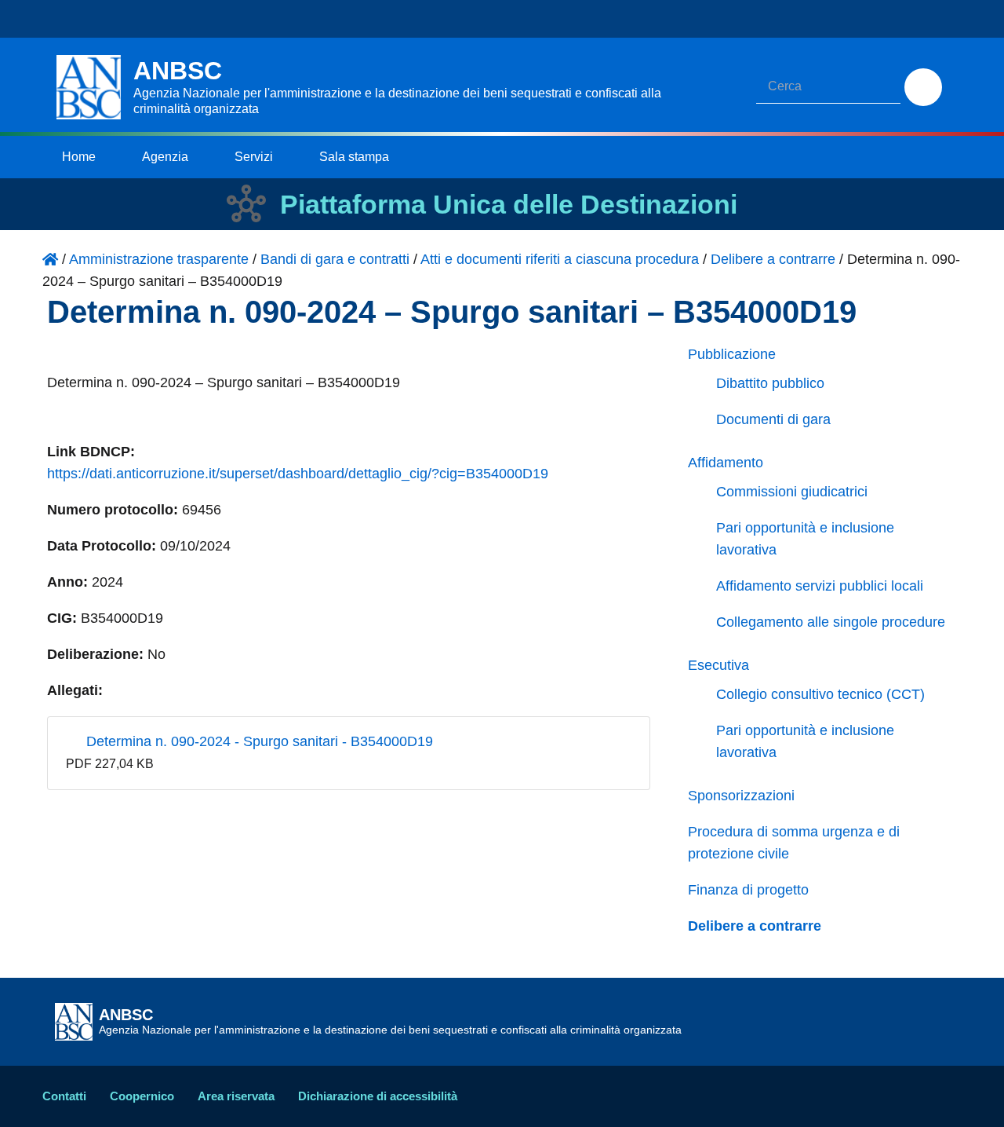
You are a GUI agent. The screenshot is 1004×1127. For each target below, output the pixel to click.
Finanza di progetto (748, 890)
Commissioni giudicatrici (792, 491)
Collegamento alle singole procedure (830, 622)
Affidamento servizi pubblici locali (819, 586)
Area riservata (236, 1096)
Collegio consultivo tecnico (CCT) (820, 694)
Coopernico (142, 1096)
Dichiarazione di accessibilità (377, 1096)
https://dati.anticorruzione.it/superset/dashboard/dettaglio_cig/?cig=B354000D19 (297, 473)
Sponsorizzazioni (741, 795)
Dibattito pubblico (770, 383)
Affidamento (725, 462)
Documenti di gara (773, 419)
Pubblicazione (732, 354)
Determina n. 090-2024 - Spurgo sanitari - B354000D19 (257, 741)
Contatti (64, 1096)
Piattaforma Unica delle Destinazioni (508, 204)
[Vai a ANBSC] (50, 259)
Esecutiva (718, 665)
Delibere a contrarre (754, 926)
